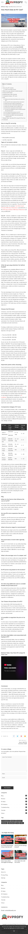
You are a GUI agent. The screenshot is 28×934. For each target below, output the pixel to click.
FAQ (4, 97)
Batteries (13, 820)
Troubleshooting (5, 807)
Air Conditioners (5, 820)
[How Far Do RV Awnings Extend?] (21, 839)
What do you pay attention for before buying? (12, 91)
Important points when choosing (10, 94)
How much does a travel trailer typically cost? (14, 104)
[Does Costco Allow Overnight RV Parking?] (7, 854)
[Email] (25, 736)
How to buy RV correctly (8, 87)
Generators (19, 820)
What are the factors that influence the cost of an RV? (14, 100)
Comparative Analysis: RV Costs (10, 96)
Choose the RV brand (7, 92)
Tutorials (3, 810)
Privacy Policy (4, 875)
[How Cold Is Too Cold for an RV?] (21, 854)
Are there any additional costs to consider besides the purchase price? (15, 110)
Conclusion (5, 119)
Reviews (3, 798)
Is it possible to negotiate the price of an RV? (14, 113)
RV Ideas (3, 801)
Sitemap (3, 878)
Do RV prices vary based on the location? (13, 107)
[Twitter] (17, 736)
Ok (14, 931)
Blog (2, 795)
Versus (2, 813)
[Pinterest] (21, 736)
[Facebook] (13, 736)
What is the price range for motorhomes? (13, 103)
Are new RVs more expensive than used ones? (14, 101)
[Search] (25, 2)
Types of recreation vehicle (10, 89)
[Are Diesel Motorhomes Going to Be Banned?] (7, 839)
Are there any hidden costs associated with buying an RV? (14, 116)
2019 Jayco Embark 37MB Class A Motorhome (14, 209)
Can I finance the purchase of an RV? (12, 112)
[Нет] (26, 929)
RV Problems (4, 804)
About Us (3, 872)
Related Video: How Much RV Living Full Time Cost (14, 118)
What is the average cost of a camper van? (13, 106)
